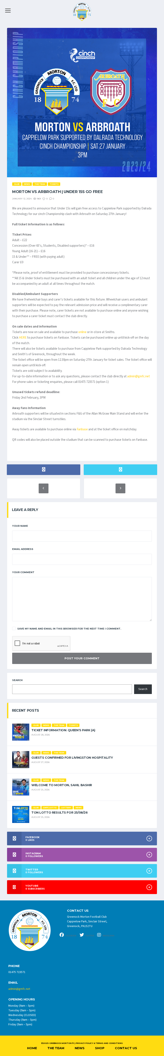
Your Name (20, 525)
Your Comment (23, 572)
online (82, 332)
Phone (14, 966)
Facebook (70, 935)
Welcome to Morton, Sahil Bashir (61, 785)
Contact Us (126, 1048)
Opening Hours (21, 999)
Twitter (89, 935)
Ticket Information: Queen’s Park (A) (63, 730)
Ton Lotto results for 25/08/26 (59, 812)
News (80, 1048)
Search (17, 680)
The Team (55, 1048)
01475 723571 (16, 972)
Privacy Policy (84, 1043)
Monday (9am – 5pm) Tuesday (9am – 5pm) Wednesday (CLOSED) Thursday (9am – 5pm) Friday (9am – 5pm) (22, 1015)
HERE (22, 337)
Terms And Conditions (109, 1043)
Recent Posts (25, 710)
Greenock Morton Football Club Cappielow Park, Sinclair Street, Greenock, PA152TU (87, 921)
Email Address (22, 549)
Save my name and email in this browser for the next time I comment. (69, 628)
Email (13, 982)
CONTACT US (78, 911)
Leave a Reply (25, 510)
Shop (99, 1048)
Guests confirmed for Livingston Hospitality (72, 758)
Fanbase (82, 429)
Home (32, 1048)
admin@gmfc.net (138, 376)
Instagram (108, 935)
